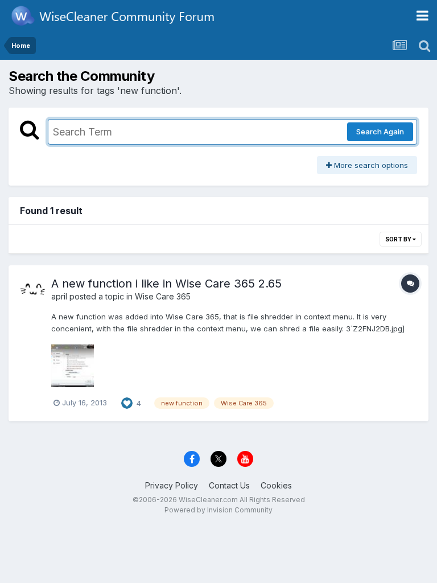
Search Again (380, 131)
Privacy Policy (171, 485)
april (59, 296)
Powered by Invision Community (218, 510)
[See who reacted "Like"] (127, 402)
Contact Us (229, 485)
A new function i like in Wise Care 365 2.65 (166, 283)
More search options (370, 165)
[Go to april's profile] (32, 289)
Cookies (276, 485)
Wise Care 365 (163, 296)
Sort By (399, 239)
